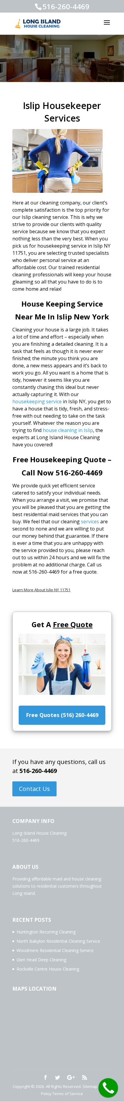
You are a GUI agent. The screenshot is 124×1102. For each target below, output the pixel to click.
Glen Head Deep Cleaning (41, 959)
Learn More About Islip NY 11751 (41, 589)
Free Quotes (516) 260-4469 (62, 715)
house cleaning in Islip (68, 430)
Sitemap (90, 1086)
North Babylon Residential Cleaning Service (58, 941)
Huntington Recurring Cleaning (46, 932)
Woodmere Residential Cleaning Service (55, 950)
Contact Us (34, 789)
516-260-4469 (38, 771)
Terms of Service (67, 1093)
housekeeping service (37, 401)
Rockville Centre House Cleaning (48, 969)
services (90, 521)
